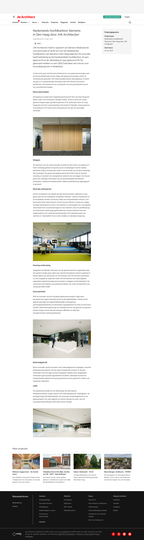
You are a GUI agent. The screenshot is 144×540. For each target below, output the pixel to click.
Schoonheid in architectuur (98, 503)
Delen (39, 43)
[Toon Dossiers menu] (29, 22)
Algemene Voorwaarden (66, 534)
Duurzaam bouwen (45, 503)
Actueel (42, 522)
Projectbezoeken (69, 510)
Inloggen (127, 17)
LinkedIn (116, 503)
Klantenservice (17, 503)
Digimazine (67, 503)
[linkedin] (124, 534)
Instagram (116, 507)
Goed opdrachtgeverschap (98, 510)
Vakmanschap (93, 507)
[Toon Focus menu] (38, 22)
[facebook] (113, 534)
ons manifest (63, 532)
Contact (15, 506)
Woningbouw (43, 507)
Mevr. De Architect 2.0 (96, 520)
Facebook (116, 500)
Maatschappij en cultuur (47, 510)
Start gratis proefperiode (112, 17)
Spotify (115, 510)
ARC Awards (68, 507)
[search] (130, 22)
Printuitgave (68, 500)
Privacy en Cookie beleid (85, 534)
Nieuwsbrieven (20, 496)
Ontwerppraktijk (44, 500)
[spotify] (130, 534)
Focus (91, 496)
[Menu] (14, 17)
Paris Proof (92, 500)
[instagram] (119, 534)
